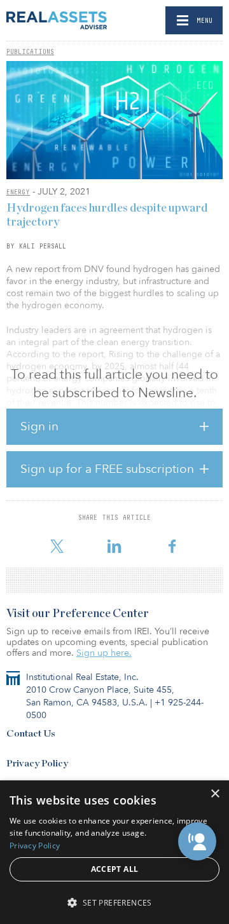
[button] (197, 841)
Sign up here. (104, 653)
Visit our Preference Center (77, 614)
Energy (18, 192)
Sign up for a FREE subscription (107, 469)
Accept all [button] (115, 869)
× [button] (214, 794)
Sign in (39, 426)
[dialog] (114, 852)
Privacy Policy (37, 763)
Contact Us (30, 733)
